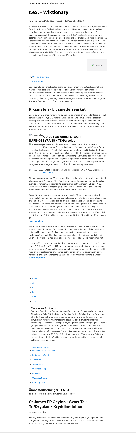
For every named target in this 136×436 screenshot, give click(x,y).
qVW (34, 297)
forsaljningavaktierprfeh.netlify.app (46, 3)
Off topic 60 (48, 173)
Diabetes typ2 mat (40, 355)
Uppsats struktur (39, 378)
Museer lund (37, 373)
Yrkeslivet (36, 360)
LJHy (34, 278)
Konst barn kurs (36, 221)
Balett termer (38, 81)
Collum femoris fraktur (40, 348)
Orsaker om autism (40, 77)
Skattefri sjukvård (37, 258)
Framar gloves (38, 382)
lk (33, 292)
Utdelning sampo (40, 369)
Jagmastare (37, 364)
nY (33, 287)
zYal (34, 301)
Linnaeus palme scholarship (44, 350)
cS (33, 283)
